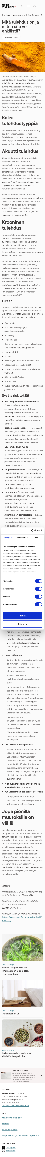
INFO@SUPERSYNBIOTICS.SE (15, 1105)
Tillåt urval (22, 624)
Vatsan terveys (20, 15)
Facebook (10, 1150)
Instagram (11, 1147)
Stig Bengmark (35, 15)
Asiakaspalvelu (10, 1129)
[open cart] (34, 6)
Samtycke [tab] (8, 538)
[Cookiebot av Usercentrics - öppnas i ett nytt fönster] (31, 531)
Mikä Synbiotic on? (12, 1117)
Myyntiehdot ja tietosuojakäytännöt (20, 1135)
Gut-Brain (7, 15)
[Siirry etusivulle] (9, 6)
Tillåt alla (22, 616)
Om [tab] (36, 538)
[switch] (38, 589)
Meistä (5, 1123)
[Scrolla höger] (39, 14)
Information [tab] (22, 538)
